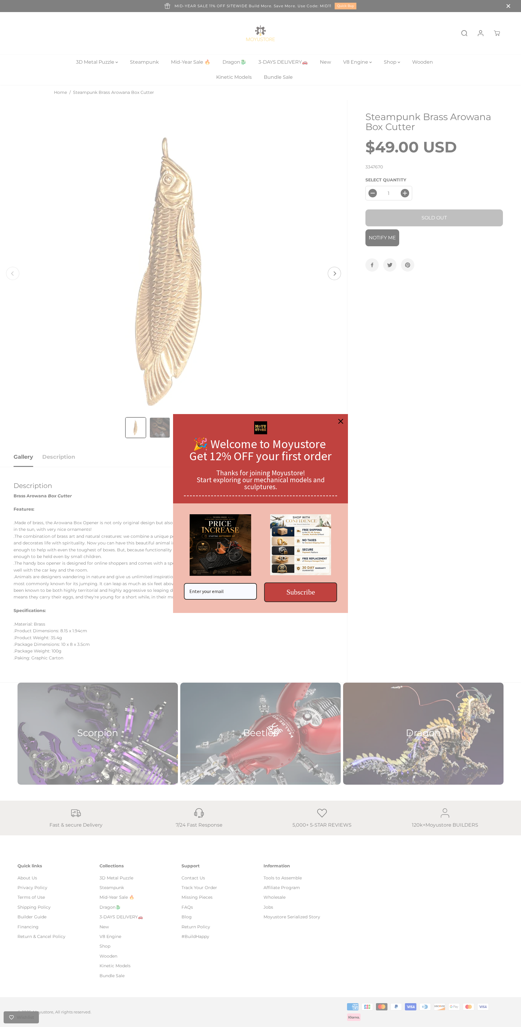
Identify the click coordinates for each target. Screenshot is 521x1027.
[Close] (340, 421)
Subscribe (300, 592)
